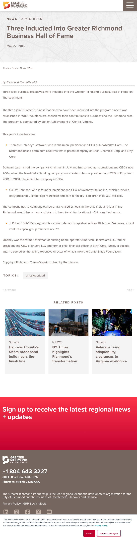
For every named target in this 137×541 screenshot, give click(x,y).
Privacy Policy (101, 525)
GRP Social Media (34, 503)
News (15, 68)
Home (6, 68)
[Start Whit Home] (68, 460)
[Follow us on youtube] (49, 512)
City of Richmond (14, 497)
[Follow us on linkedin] (6, 512)
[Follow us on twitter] (38, 512)
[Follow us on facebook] (27, 512)
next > (130, 290)
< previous (9, 290)
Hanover (74, 497)
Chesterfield (59, 497)
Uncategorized (35, 275)
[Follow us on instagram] (16, 512)
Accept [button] (89, 533)
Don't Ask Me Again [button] (109, 533)
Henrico (92, 497)
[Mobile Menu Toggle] (130, 5)
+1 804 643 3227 (25, 471)
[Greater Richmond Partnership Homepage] (15, 5)
